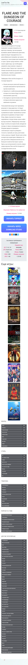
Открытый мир (13, 622)
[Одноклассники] (12, 234)
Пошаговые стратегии (13, 652)
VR (13, 475)
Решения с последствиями (13, 613)
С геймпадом (13, 540)
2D (13, 455)
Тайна (13, 645)
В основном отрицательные (13, 526)
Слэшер (13, 570)
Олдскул (13, 638)
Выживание (13, 498)
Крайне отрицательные (13, 531)
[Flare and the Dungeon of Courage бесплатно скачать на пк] (14, 160)
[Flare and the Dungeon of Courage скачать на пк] (14, 197)
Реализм (13, 471)
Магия (13, 579)
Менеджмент (13, 595)
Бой (13, 545)
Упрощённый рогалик (13, 565)
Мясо (13, 643)
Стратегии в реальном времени (13, 588)
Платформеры (13, 599)
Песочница (13, 640)
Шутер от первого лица (13, 631)
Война (13, 576)
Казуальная (13, 432)
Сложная (13, 629)
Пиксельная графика (13, 464)
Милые (13, 469)
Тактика (13, 627)
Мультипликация (13, 542)
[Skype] (18, 234)
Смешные (13, 492)
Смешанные (13, 517)
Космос (13, 560)
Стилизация (13, 473)
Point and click (13, 650)
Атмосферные (13, 485)
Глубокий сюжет (13, 597)
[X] (16, 234)
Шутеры (13, 441)
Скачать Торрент (14, 219)
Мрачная (13, 636)
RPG (13, 436)
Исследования (13, 606)
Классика (13, 567)
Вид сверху (13, 592)
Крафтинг (13, 581)
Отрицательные (13, 528)
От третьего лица (13, 466)
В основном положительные (13, 519)
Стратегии (13, 439)
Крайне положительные (13, 524)
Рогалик (13, 563)
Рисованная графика (13, 574)
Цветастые (13, 462)
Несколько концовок (13, 554)
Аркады (13, 608)
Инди (13, 425)
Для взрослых (13, 25)
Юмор (13, 501)
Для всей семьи (13, 503)
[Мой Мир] (14, 234)
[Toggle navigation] (25, 3)
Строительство (13, 551)
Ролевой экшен (13, 549)
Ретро (13, 496)
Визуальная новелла (13, 615)
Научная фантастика (13, 494)
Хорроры (13, 489)
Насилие (13, 634)
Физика (13, 558)
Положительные (13, 521)
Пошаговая (13, 583)
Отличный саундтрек (13, 620)
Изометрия (13, 586)
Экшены (13, 427)
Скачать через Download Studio (14, 228)
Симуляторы (13, 434)
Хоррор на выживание (13, 572)
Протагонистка (13, 618)
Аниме (6, 25)
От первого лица (13, 457)
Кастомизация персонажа (13, 556)
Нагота (21, 25)
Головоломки (13, 602)
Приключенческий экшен (13, 624)
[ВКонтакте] (10, 234)
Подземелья (13, 590)
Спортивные (13, 445)
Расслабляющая (13, 505)
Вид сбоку (13, 547)
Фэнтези (13, 487)
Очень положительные (13, 515)
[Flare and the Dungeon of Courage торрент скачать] (14, 179)
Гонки (13, 443)
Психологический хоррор (13, 647)
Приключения (13, 430)
